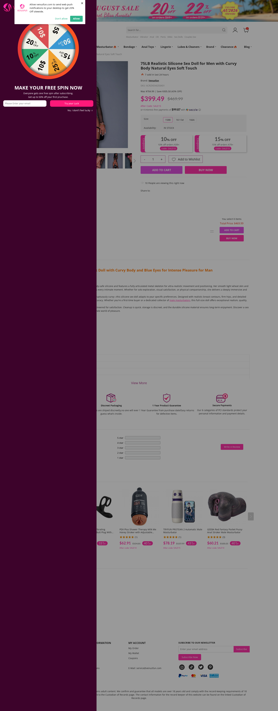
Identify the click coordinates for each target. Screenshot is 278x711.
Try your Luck (72, 103)
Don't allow (61, 18)
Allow (76, 18)
